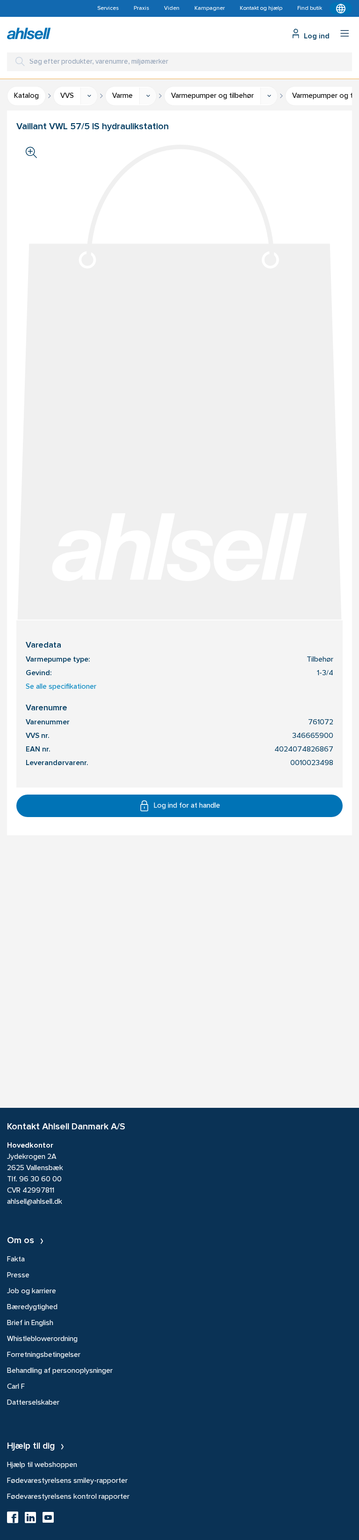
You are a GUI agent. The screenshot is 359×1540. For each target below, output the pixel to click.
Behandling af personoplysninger (60, 1371)
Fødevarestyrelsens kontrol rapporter (68, 1497)
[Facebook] (12, 1520)
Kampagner (209, 8)
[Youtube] (48, 1520)
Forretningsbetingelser (43, 1355)
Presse (18, 1275)
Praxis (141, 8)
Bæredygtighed (32, 1307)
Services (108, 8)
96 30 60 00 (40, 1179)
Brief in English (30, 1323)
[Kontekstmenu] (341, 8)
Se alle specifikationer (61, 687)
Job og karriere (31, 1291)
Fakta (16, 1259)
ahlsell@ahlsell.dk (34, 1202)
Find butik (309, 8)
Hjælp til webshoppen (42, 1465)
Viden (172, 8)
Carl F (16, 1387)
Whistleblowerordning (42, 1339)
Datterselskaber (33, 1403)
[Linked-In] (30, 1520)
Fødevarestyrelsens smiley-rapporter (67, 1481)
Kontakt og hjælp (261, 8)
